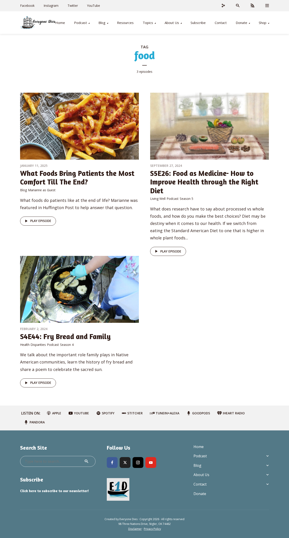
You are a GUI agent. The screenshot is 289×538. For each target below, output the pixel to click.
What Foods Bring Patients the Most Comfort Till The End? (77, 177)
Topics (148, 22)
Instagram (51, 5)
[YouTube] (150, 462)
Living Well (157, 198)
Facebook (27, 5)
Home (60, 22)
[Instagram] (138, 462)
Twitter (73, 5)
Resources (125, 22)
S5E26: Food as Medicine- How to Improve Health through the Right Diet (204, 182)
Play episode (40, 221)
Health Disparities (33, 344)
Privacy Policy (152, 529)
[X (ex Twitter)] (125, 462)
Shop (262, 22)
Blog (101, 22)
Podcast (80, 22)
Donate (241, 22)
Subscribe (198, 22)
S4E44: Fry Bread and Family (65, 336)
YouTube (93, 5)
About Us (172, 22)
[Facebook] (112, 462)
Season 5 (186, 198)
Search (86, 461)
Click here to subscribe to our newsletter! (54, 490)
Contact (221, 22)
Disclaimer (135, 529)
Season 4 (67, 344)
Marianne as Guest (42, 190)
